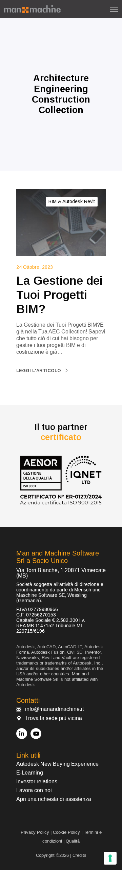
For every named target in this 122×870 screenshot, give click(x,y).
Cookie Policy (66, 832)
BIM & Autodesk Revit (71, 201)
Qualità (73, 841)
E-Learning (29, 773)
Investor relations (36, 781)
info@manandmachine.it (54, 709)
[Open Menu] (114, 9)
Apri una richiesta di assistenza (53, 799)
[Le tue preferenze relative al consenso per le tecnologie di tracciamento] (110, 858)
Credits (79, 855)
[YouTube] (35, 733)
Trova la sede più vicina (53, 718)
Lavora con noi (34, 790)
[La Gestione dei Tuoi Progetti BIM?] (61, 222)
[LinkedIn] (21, 733)
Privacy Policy (35, 832)
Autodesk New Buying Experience (57, 764)
